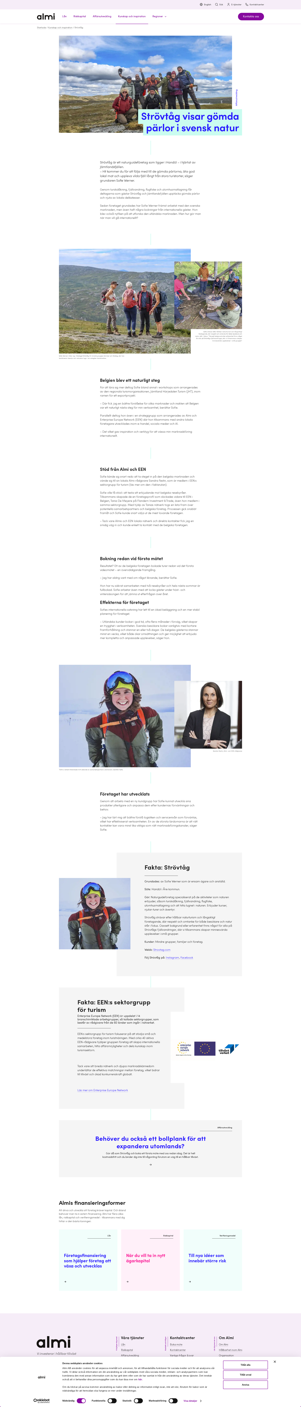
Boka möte (176, 1344)
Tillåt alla (245, 1365)
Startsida (41, 27)
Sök (221, 4)
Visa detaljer (190, 1400)
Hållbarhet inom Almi (230, 1350)
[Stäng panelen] (275, 1362)
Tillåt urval (245, 1375)
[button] (159, 16)
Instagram (172, 957)
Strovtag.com (161, 950)
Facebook (186, 957)
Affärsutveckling (130, 1355)
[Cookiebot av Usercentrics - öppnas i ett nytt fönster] (41, 1401)
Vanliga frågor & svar (182, 1355)
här (140, 1379)
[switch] (112, 1400)
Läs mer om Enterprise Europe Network (102, 1090)
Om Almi (223, 1344)
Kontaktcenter (257, 4)
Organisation (226, 1355)
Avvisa (245, 1384)
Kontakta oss (251, 16)
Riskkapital (127, 1350)
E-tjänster (236, 4)
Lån (123, 1344)
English (207, 4)
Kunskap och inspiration (60, 27)
